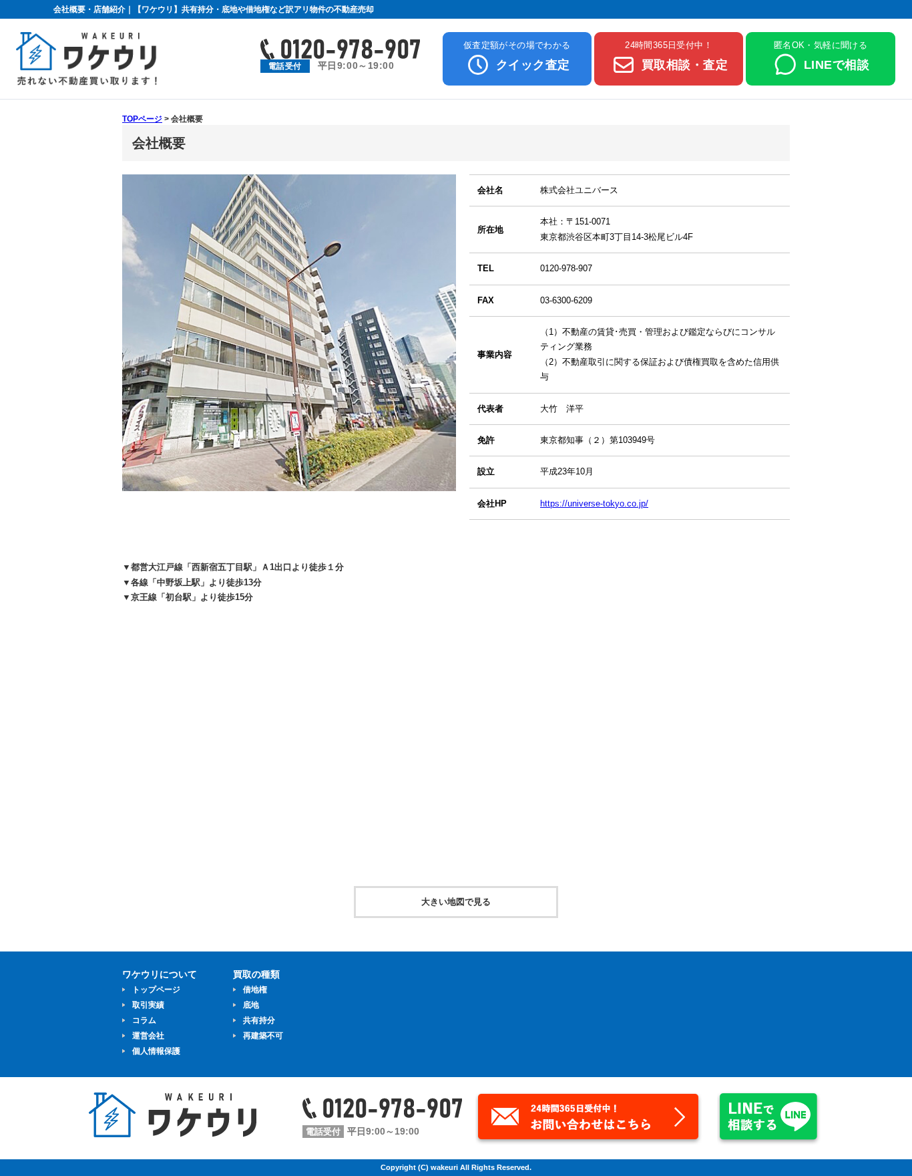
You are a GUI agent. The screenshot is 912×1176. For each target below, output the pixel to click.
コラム (144, 1020)
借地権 (255, 989)
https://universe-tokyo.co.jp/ (594, 503)
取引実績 (148, 1005)
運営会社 (148, 1035)
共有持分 (259, 1020)
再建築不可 (263, 1035)
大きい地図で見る (456, 902)
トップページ (156, 989)
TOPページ (142, 119)
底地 (251, 1005)
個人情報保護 (156, 1051)
